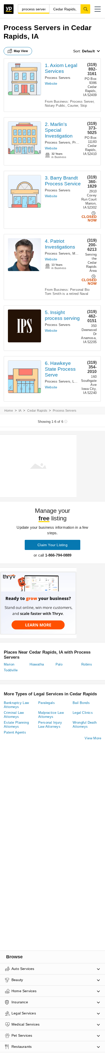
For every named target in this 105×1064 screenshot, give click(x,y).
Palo (59, 664)
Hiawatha (37, 664)
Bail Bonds (81, 703)
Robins (86, 664)
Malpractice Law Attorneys (51, 715)
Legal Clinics (83, 713)
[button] (98, 9)
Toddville (11, 670)
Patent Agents (15, 732)
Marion (9, 664)
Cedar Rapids (37, 410)
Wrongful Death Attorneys (85, 724)
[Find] (85, 8)
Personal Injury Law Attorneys (50, 724)
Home (8, 410)
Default (88, 51)
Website (51, 83)
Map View (21, 51)
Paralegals (46, 703)
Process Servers (57, 78)
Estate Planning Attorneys (16, 724)
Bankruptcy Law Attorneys (16, 705)
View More (93, 738)
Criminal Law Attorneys (14, 715)
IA (20, 410)
